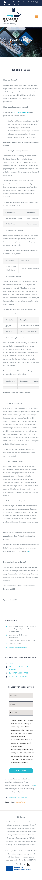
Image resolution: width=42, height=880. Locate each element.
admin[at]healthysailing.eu (18, 647)
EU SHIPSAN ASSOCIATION (18, 673)
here (28, 551)
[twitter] (17, 864)
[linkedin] (24, 864)
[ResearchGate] (28, 864)
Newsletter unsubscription (18, 797)
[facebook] (13, 864)
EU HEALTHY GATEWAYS (18, 677)
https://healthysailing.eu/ (20, 112)
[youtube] (20, 864)
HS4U (11, 663)
